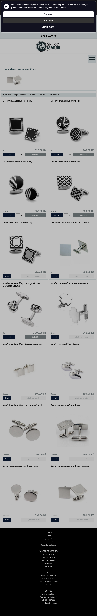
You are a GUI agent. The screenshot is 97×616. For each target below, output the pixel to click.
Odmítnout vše (49, 27)
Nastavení (48, 20)
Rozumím (48, 14)
